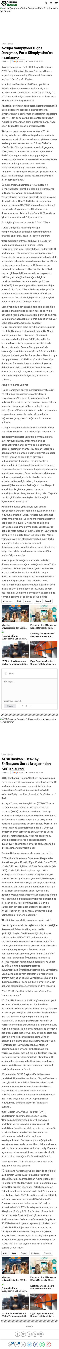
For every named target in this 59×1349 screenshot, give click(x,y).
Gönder (10, 706)
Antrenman (7, 601)
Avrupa (28, 601)
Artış (5, 1253)
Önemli (48, 601)
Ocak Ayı (47, 1253)
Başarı (38, 601)
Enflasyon (35, 1253)
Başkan (24, 1253)
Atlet (19, 601)
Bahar (14, 1253)
